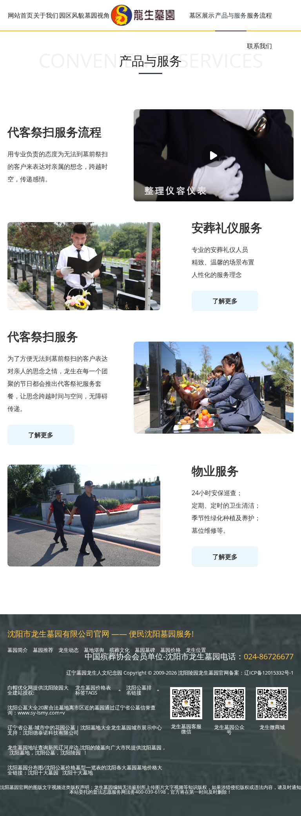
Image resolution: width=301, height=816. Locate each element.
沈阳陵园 (70, 752)
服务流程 (259, 15)
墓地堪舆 (94, 649)
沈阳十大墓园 (43, 772)
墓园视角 (97, 15)
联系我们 (259, 46)
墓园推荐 (43, 649)
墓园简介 (17, 649)
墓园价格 (170, 649)
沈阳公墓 (45, 752)
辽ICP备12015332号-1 (269, 672)
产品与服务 (231, 15)
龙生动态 (68, 649)
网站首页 (20, 15)
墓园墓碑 (145, 649)
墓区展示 (201, 15)
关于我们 (45, 15)
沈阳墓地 (19, 752)
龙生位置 (196, 649)
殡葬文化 (119, 649)
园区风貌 (71, 15)
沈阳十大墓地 (77, 772)
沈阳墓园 (151, 747)
